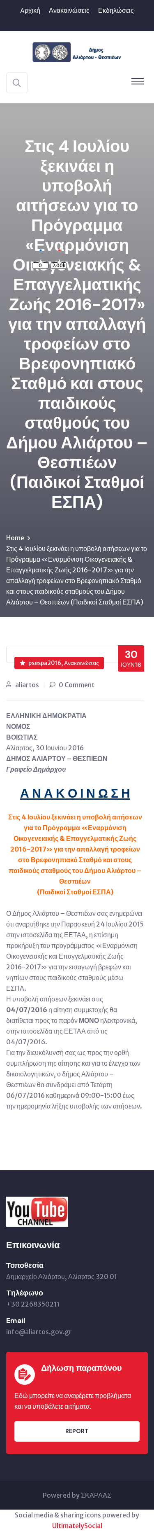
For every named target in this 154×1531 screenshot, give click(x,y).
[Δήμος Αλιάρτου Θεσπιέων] (77, 51)
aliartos (27, 685)
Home (15, 538)
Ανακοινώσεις (69, 10)
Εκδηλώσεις (116, 10)
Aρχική (30, 10)
